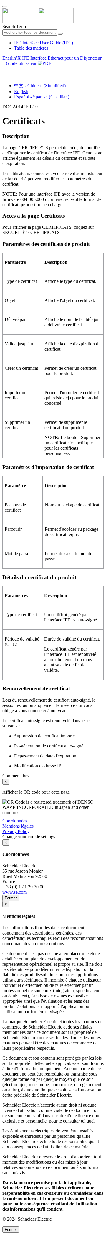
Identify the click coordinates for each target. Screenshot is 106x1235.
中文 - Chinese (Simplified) (40, 85)
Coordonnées (14, 820)
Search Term (14, 26)
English (21, 91)
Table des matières (31, 48)
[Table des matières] (4, 70)
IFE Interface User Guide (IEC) (43, 42)
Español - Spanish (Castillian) (41, 96)
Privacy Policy (15, 831)
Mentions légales (18, 826)
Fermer (11, 898)
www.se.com (14, 892)
